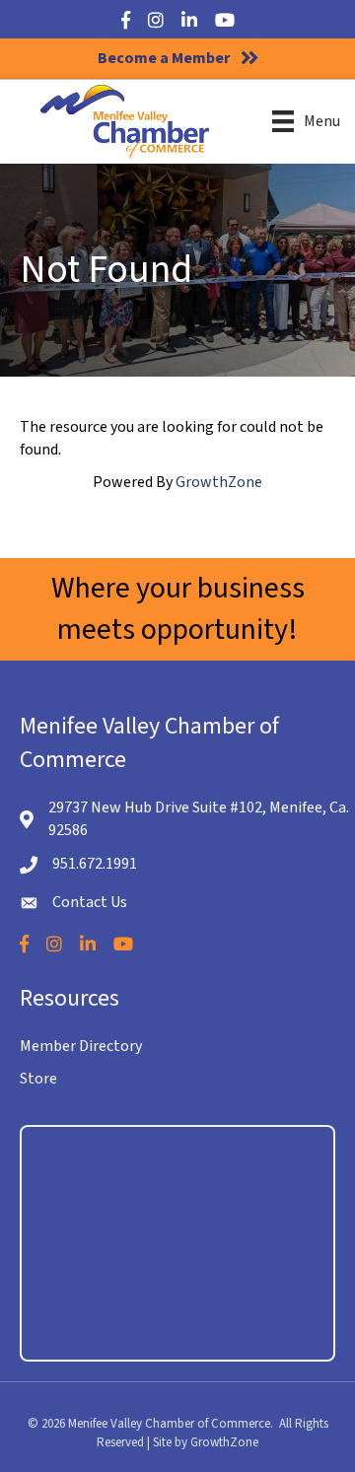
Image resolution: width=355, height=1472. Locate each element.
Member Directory (81, 1046)
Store (38, 1078)
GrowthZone (219, 482)
